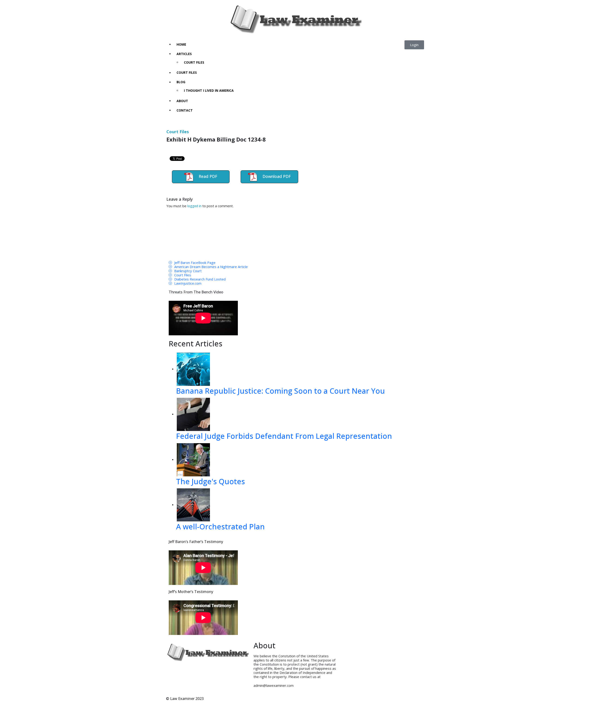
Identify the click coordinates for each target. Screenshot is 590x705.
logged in (194, 206)
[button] (414, 44)
